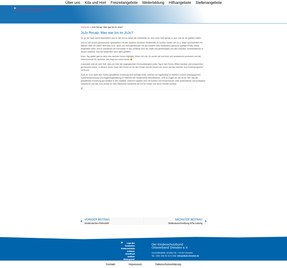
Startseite (85, 27)
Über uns (72, 2)
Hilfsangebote (180, 2)
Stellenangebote (209, 2)
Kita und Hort (95, 2)
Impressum (135, 264)
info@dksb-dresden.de (188, 256)
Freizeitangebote (124, 2)
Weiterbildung (153, 2)
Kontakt (110, 264)
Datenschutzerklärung (168, 264)
